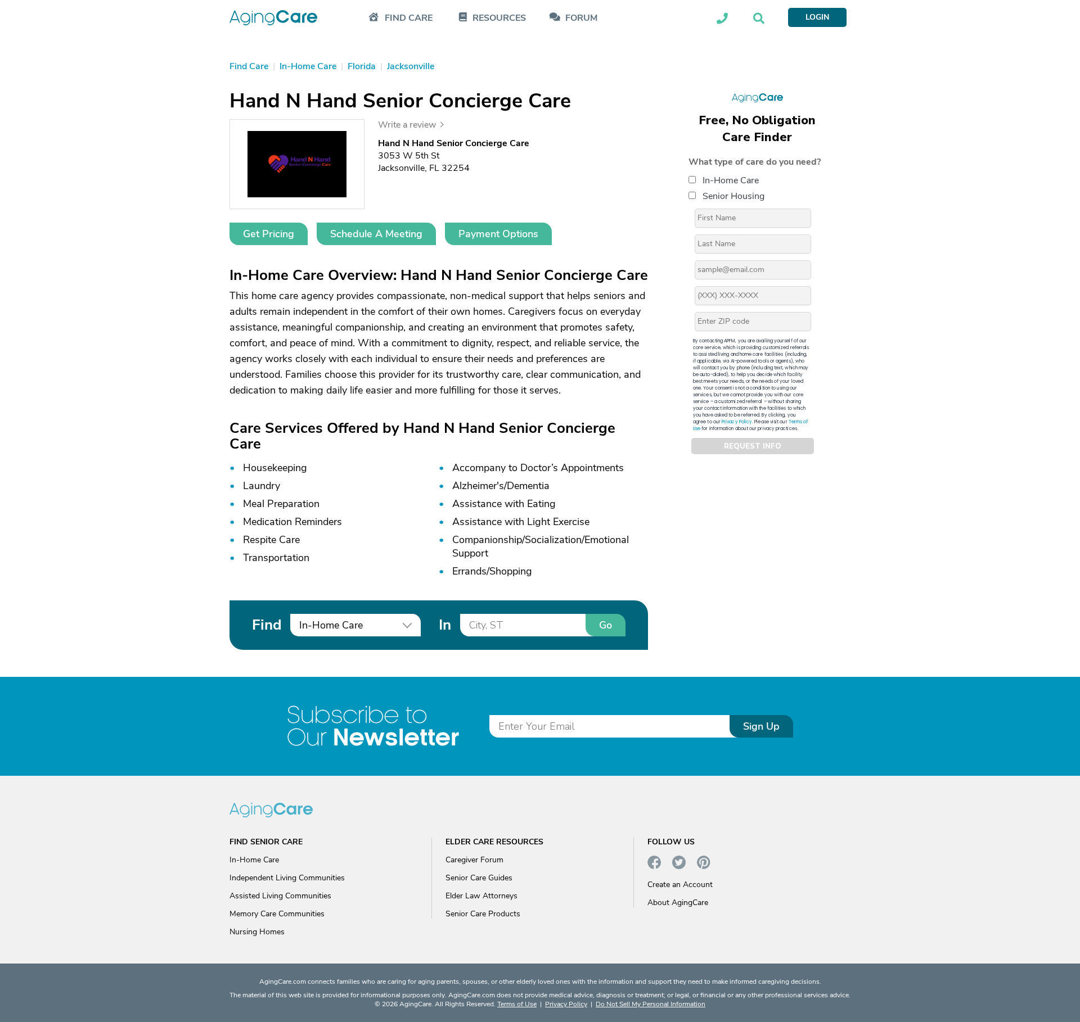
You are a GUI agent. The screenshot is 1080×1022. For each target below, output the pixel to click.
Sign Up (761, 726)
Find (266, 625)
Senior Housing (733, 196)
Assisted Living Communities (280, 895)
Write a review (407, 125)
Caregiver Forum (474, 859)
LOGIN (817, 17)
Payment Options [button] (498, 234)
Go (605, 625)
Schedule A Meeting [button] (376, 234)
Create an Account (680, 884)
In (445, 625)
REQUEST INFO (752, 446)
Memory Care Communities (277, 913)
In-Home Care (731, 180)
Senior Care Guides (479, 877)
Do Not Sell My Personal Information (650, 1004)
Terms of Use (517, 1004)
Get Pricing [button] (268, 234)
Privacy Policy (737, 422)
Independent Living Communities (287, 877)
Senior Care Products (483, 913)
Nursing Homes (257, 931)
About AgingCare (677, 902)
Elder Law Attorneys (482, 895)
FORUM (581, 18)
